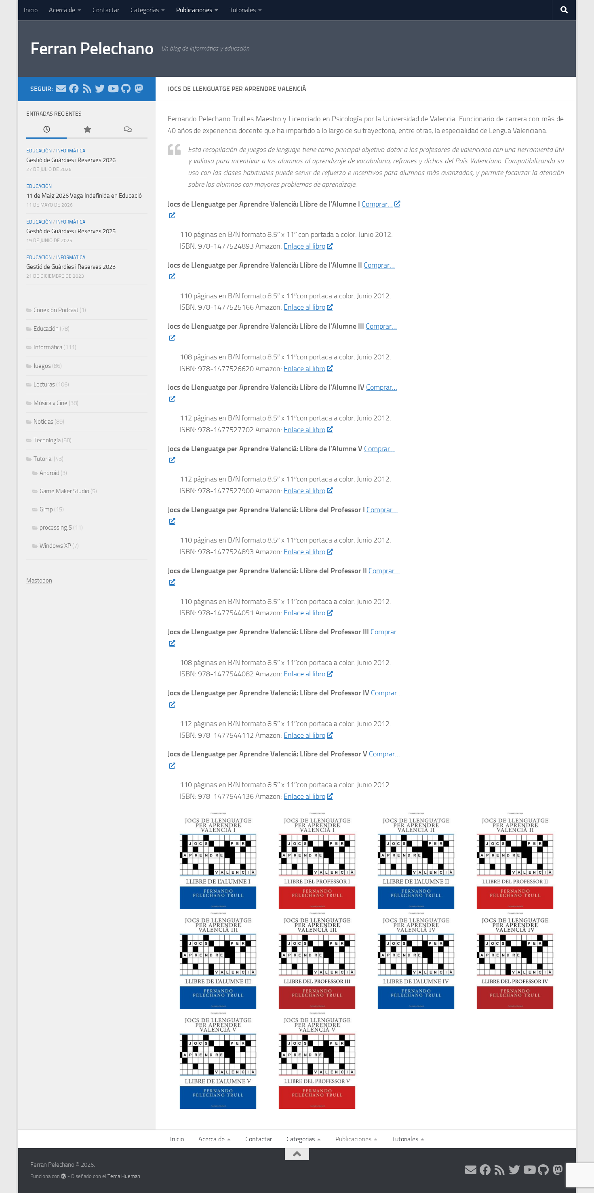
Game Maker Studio (64, 491)
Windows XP (55, 545)
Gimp (46, 509)
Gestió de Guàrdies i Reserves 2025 (71, 231)
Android (49, 473)
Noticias (43, 421)
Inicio (31, 10)
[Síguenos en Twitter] (100, 88)
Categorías (145, 10)
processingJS (56, 527)
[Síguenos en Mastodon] (138, 88)
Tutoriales (243, 10)
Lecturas (44, 384)
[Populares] (87, 130)
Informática (70, 151)
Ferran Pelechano (91, 48)
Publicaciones (194, 10)
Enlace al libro (304, 246)
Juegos (42, 366)
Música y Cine (50, 403)
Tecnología (47, 440)
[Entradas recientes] (46, 130)
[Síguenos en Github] (126, 88)
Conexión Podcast (56, 310)
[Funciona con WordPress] (63, 1176)
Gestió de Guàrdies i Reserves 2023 (71, 266)
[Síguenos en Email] (61, 88)
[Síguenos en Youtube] (113, 88)
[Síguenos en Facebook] (74, 88)
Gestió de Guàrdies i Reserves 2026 (71, 160)
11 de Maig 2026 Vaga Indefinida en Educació (84, 195)
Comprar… (377, 204)
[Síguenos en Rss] (87, 88)
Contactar (106, 10)
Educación (39, 151)
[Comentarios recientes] (127, 130)
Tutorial (43, 458)
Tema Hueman (123, 1176)
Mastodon (39, 580)
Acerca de (62, 10)
